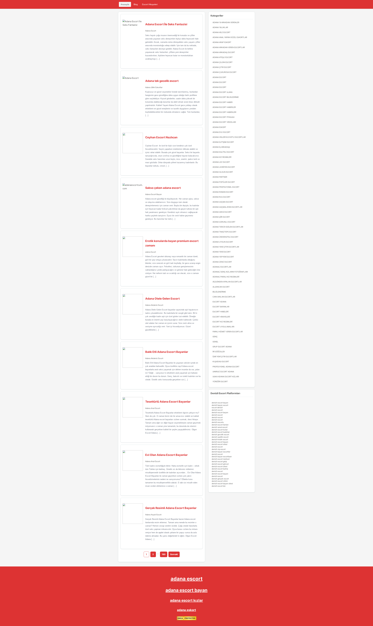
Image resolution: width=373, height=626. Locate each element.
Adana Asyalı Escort (153, 514)
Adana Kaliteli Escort (223, 152)
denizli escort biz (219, 486)
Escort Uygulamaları (223, 327)
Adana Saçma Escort (223, 202)
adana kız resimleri (222, 157)
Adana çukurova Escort (224, 72)
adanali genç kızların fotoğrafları (230, 272)
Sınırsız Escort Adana (223, 371)
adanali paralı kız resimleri (226, 277)
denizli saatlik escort (220, 437)
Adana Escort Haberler (224, 107)
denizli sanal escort (219, 427)
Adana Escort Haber (223, 102)
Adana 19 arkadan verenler (226, 22)
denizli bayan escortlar (221, 452)
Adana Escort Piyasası (223, 117)
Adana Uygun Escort (223, 242)
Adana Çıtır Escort (222, 67)
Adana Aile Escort (221, 32)
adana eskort (186, 610)
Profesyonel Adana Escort (226, 367)
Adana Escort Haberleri (224, 112)
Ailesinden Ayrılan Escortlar (227, 282)
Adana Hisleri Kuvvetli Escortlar (229, 137)
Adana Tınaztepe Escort (224, 232)
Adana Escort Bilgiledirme (226, 97)
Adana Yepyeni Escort (223, 257)
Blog (136, 4)
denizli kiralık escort (220, 439)
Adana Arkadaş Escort (224, 52)
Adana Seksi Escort (222, 212)
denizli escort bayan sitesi (222, 483)
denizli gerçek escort (220, 479)
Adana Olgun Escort (223, 172)
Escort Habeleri (220, 312)
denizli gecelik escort (220, 434)
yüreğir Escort (220, 381)
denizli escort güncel (220, 464)
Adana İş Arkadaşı (221, 147)
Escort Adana (219, 302)
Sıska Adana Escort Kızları (226, 376)
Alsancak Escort (221, 287)
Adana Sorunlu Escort (224, 222)
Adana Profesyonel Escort (226, 187)
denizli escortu (218, 422)
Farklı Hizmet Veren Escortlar (228, 332)
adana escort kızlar (186, 600)
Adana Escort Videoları (224, 122)
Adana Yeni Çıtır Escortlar (226, 247)
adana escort (187, 579)
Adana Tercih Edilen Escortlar (228, 227)
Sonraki (174, 554)
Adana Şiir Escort (221, 217)
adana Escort (150, 252)
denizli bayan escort (220, 405)
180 (164, 554)
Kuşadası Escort (221, 361)
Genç (215, 336)
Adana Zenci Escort (222, 262)
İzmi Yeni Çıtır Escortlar (225, 356)
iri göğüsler (219, 352)
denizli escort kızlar (220, 430)
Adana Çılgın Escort (223, 62)
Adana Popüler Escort (224, 182)
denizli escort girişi (219, 461)
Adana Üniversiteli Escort (225, 237)
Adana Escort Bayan (153, 194)
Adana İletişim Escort (223, 142)
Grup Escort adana (222, 347)
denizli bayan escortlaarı (222, 456)
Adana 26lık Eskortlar (153, 87)
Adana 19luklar (220, 27)
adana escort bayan (186, 590)
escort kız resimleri (222, 322)
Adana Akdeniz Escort (154, 305)
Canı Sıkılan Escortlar (224, 297)
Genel (215, 342)
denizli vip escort (219, 449)
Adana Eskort (219, 127)
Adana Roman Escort (223, 192)
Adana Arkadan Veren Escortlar (229, 47)
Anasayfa (125, 4)
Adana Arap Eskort (222, 42)
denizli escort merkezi (221, 459)
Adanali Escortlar (222, 267)
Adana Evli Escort (221, 132)
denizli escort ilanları (220, 425)
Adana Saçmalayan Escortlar (227, 207)
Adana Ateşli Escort (223, 57)
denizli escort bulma (220, 469)
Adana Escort (150, 31)
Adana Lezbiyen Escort (224, 167)
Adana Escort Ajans (223, 92)
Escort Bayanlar (221, 307)
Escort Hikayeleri (150, 4)
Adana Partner (220, 177)
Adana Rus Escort (221, 197)
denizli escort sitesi (219, 444)
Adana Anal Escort (152, 408)
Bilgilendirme (219, 292)
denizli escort (217, 410)
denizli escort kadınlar (221, 432)
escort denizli (217, 407)
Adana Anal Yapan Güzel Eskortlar (230, 37)
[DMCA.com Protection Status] (186, 619)
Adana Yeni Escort (222, 252)
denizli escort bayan (220, 403)
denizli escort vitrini (220, 481)
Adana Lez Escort (221, 162)
